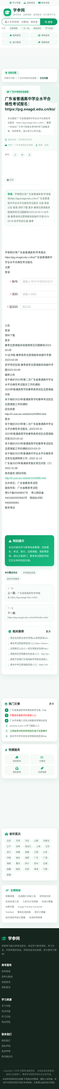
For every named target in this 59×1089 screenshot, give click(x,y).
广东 (36, 858)
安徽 (18, 852)
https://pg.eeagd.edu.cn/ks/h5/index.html (28, 617)
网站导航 (6, 1022)
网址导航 (45, 3)
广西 (45, 858)
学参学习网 (9, 78)
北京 (9, 840)
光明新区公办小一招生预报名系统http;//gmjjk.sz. (30, 648)
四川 (27, 863)
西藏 (9, 869)
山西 (36, 840)
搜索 (50, 22)
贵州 (36, 863)
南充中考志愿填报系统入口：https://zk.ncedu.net (30, 664)
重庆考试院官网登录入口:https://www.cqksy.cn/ (30, 643)
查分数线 (17, 42)
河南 (9, 858)
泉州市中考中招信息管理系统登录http (28, 736)
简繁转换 (10, 896)
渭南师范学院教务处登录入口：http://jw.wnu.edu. (30, 654)
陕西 (18, 869)
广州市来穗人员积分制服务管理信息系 (28, 720)
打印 (11, 180)
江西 (36, 852)
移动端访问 (7, 1056)
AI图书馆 (10, 906)
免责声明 (6, 1051)
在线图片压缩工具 (27, 896)
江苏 (47, 846)
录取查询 (45, 35)
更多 (48, 631)
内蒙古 (46, 840)
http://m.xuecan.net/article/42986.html (25, 478)
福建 (27, 852)
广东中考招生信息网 (27, 78)
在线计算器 (47, 901)
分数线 (42, 761)
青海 (36, 869)
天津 (18, 840)
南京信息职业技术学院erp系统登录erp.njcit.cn (30, 638)
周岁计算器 (39, 912)
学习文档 (49, 28)
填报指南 (45, 42)
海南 (9, 863)
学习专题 (16, 3)
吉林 (18, 846)
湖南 (27, 858)
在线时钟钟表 (35, 917)
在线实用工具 (12, 901)
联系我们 (6, 1040)
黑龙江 (28, 846)
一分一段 (25, 28)
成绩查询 (16, 35)
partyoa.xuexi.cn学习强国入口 (24, 725)
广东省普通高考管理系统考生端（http (28, 710)
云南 (45, 863)
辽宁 (9, 846)
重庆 (18, 863)
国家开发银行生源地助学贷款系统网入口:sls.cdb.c (30, 659)
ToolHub (10, 912)
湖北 (18, 858)
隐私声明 (6, 1046)
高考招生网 (45, 896)
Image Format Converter (30, 906)
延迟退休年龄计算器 (15, 917)
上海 (38, 846)
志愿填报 (13, 28)
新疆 (9, 875)
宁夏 (45, 869)
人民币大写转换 (30, 901)
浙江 (9, 852)
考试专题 (6, 1011)
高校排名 (31, 3)
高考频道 (6, 971)
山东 (45, 852)
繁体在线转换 (24, 912)
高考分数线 (7, 976)
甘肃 (27, 869)
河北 (27, 840)
